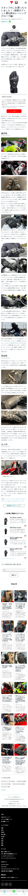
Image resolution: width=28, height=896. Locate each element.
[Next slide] (25, 470)
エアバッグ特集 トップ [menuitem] (6, 819)
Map (19, 797)
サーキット (4, 501)
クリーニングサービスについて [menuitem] (8, 858)
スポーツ (23, 499)
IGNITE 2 (14, 343)
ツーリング (6, 784)
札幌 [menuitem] (2, 828)
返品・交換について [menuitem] (6, 851)
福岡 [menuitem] (2, 845)
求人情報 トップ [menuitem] (5, 821)
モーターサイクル (19, 784)
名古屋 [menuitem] (2, 836)
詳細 (25, 525)
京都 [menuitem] (2, 841)
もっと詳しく (14, 111)
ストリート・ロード (9, 499)
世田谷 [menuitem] (2, 832)
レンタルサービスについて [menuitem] (7, 856)
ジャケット (6, 786)
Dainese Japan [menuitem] (5, 864)
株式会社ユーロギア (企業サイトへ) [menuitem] (9, 877)
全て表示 (3, 790)
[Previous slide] (3, 470)
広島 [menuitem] (2, 843)
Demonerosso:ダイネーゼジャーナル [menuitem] (10, 869)
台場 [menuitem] (2, 830)
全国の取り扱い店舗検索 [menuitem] (7, 871)
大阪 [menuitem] (2, 838)
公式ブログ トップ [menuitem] (5, 817)
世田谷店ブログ (4, 21)
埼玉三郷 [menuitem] (3, 834)
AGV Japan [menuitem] (4, 866)
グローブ (18, 499)
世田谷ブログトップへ (14, 506)
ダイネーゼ (11, 501)
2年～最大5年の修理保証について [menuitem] (9, 853)
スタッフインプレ (19, 501)
